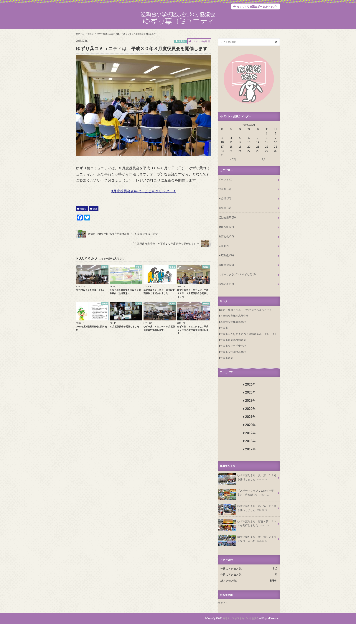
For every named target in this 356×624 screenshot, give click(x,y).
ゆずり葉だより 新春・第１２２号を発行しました (256, 523)
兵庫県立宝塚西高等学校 (234, 315)
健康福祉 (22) (226, 226)
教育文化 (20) (226, 236)
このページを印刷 (201, 41)
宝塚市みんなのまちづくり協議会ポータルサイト (248, 333)
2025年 (250, 392)
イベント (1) (225, 179)
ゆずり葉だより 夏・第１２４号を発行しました (256, 477)
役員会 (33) (224, 188)
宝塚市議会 (226, 357)
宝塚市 (224, 327)
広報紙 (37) (227, 255)
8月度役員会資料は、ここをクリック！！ (143, 191)
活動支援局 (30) (227, 217)
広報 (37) (223, 246)
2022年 (250, 408)
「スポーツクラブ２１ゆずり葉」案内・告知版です (256, 492)
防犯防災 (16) (226, 283)
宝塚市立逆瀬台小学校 (233, 351)
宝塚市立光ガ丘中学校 (233, 345)
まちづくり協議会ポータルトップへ (257, 6)
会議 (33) (226, 198)
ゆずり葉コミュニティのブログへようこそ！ (246, 309)
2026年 (250, 384)
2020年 (250, 425)
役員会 (83, 208)
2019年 (250, 433)
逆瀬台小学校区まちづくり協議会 (240, 618)
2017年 (250, 449)
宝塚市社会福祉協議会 (233, 339)
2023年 (250, 400)
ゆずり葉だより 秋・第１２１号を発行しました (256, 538)
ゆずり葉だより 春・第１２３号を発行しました (256, 508)
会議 (95, 208)
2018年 (250, 441)
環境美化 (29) (226, 264)
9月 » (265, 159)
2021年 (250, 416)
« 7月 (233, 159)
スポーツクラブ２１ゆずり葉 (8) (237, 274)
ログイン (223, 603)
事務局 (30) (224, 207)
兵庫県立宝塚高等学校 (233, 321)
